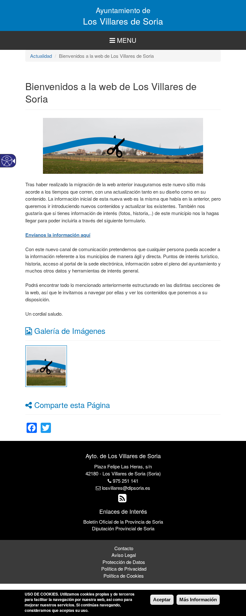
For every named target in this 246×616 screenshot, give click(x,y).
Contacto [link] (123, 548)
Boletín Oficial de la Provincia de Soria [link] (123, 521)
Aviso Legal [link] (123, 554)
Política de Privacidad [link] (123, 568)
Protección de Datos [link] (123, 561)
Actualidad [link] (41, 55)
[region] (123, 40)
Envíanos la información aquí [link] (57, 234)
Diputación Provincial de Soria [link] (123, 528)
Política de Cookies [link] (123, 575)
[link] (46, 365)
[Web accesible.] (6, 160)
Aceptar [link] (162, 599)
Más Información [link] (198, 599)
